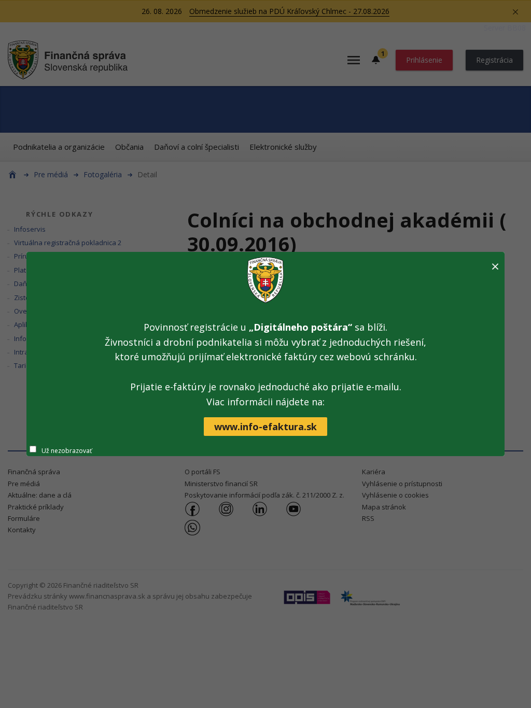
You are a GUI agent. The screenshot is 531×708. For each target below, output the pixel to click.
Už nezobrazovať (66, 450)
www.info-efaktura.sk (265, 426)
